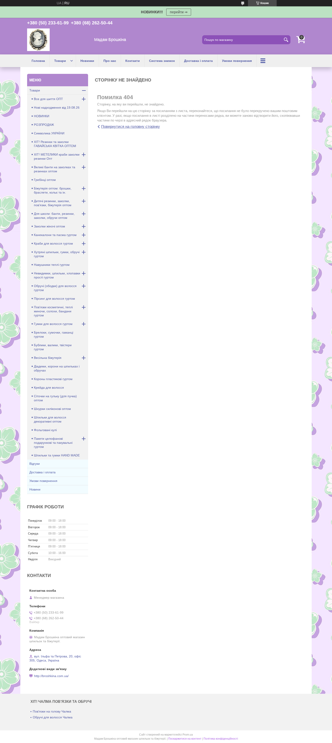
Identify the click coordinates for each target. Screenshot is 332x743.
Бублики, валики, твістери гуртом (53, 347)
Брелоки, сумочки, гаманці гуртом (53, 334)
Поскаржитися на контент (184, 738)
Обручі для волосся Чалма (52, 717)
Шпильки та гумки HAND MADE (57, 455)
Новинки (87, 61)
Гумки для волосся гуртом (53, 324)
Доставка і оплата (198, 61)
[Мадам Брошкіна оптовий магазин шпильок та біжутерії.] (38, 39)
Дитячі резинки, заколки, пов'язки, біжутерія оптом (52, 203)
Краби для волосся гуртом (53, 243)
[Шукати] (285, 39)
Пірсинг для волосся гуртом (54, 298)
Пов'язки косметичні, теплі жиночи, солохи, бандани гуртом (53, 311)
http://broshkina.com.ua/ (51, 676)
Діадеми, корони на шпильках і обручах (56, 368)
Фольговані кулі (45, 430)
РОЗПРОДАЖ (44, 124)
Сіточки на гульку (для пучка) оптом (55, 398)
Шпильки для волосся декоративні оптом (50, 419)
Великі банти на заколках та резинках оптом (54, 169)
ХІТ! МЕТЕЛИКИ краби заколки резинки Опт (56, 156)
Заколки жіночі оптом (49, 226)
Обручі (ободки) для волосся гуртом (55, 288)
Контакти (132, 61)
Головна (38, 61)
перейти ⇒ (178, 12)
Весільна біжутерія (47, 358)
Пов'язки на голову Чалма (52, 711)
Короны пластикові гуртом (53, 379)
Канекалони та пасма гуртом (55, 235)
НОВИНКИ (41, 116)
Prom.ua (187, 734)
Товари (60, 61)
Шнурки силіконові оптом (52, 409)
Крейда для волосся (49, 387)
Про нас (109, 61)
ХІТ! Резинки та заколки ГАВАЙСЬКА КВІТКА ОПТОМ (55, 144)
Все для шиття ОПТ (48, 99)
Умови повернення (237, 61)
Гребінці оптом (45, 180)
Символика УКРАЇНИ (49, 133)
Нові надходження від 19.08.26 (56, 107)
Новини (34, 489)
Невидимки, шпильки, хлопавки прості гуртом (57, 275)
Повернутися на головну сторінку (130, 126)
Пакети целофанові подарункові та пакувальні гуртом (53, 443)
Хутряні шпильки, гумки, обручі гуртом (56, 254)
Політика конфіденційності (220, 738)
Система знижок (162, 61)
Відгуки (34, 463)
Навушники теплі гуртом (52, 264)
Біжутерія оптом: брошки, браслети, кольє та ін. (52, 190)
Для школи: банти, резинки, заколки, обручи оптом (54, 216)
